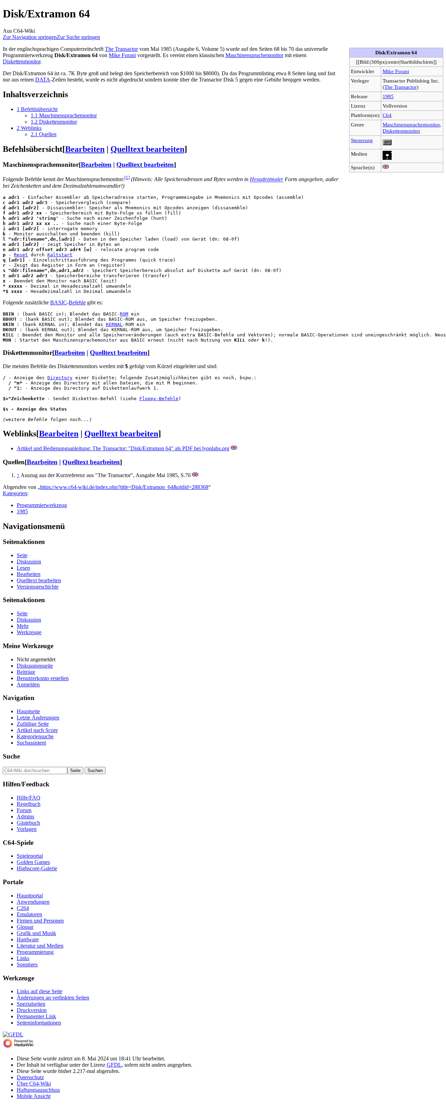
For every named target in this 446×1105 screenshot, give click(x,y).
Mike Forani (396, 71)
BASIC (58, 302)
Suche (11, 756)
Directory (59, 377)
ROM (124, 314)
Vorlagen (27, 829)
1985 (388, 96)
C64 (387, 115)
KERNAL (114, 324)
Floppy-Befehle (158, 398)
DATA (42, 80)
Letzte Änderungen (38, 718)
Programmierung (35, 952)
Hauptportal (30, 895)
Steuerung (362, 140)
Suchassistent (31, 743)
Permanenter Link (36, 1016)
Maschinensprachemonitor (411, 124)
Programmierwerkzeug (42, 505)
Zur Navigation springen (30, 37)
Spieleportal (30, 856)
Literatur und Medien (40, 946)
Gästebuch (28, 823)
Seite (22, 555)
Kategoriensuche (35, 736)
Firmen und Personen (40, 921)
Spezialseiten (31, 1004)
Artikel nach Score (37, 730)
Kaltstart (59, 254)
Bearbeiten (85, 149)
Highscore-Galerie (37, 868)
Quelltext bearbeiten (147, 149)
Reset (21, 254)
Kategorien (15, 493)
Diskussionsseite (35, 666)
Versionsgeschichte (38, 587)
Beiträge (26, 672)
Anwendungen (33, 902)
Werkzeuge (29, 632)
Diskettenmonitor (401, 131)
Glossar (25, 927)
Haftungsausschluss (38, 1090)
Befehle (77, 302)
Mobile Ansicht (34, 1096)
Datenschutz (30, 1077)
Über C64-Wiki (34, 1084)
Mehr (23, 626)
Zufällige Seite (33, 724)
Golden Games (33, 862)
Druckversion (32, 1010)
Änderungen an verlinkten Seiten (53, 998)
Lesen (23, 568)
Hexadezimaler (266, 179)
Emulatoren (29, 914)
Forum (24, 810)
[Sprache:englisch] (386, 167)
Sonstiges (27, 964)
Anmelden (28, 684)
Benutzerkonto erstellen (43, 678)
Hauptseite (28, 711)
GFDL (114, 1065)
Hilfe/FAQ (28, 798)
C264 (23, 908)
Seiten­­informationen (39, 1023)
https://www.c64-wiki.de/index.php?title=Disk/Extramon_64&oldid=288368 (124, 487)
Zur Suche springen (78, 37)
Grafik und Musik (36, 933)
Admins (25, 816)
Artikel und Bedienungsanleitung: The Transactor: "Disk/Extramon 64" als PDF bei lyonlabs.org (123, 448)
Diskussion (29, 562)
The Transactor (400, 87)
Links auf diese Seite (39, 991)
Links (23, 958)
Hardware (28, 939)
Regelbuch (28, 804)
